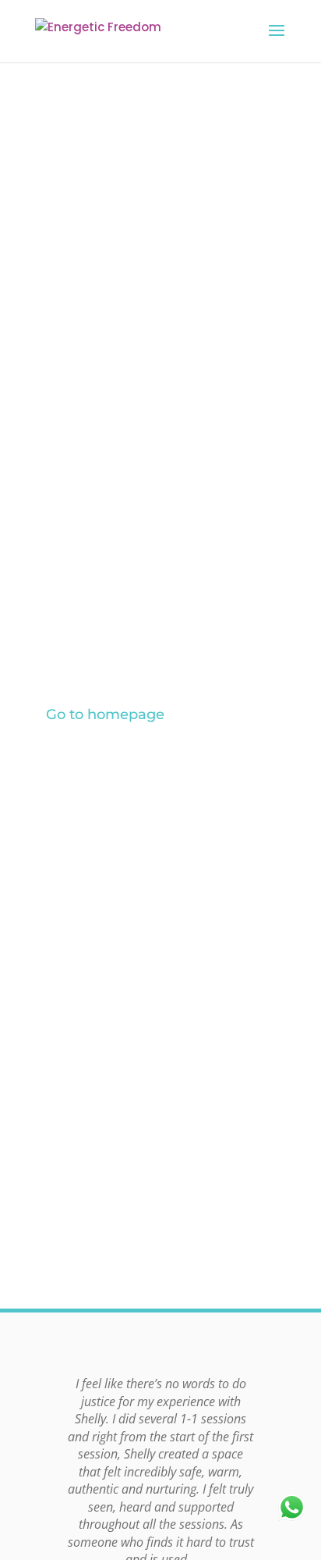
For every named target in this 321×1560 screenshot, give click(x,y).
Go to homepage (105, 714)
